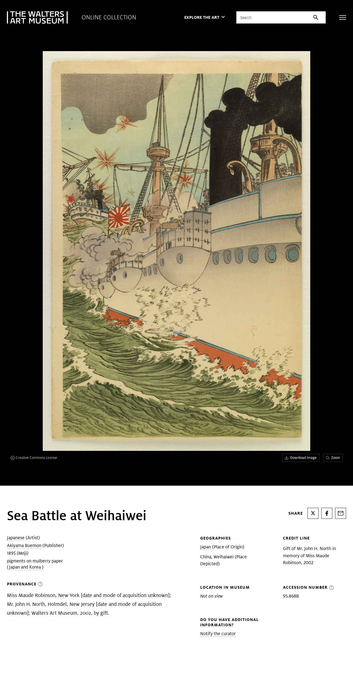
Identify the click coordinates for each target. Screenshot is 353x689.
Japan (205, 547)
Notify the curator (218, 634)
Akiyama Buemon (24, 545)
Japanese (16, 538)
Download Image (303, 457)
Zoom (335, 457)
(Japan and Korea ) (25, 567)
